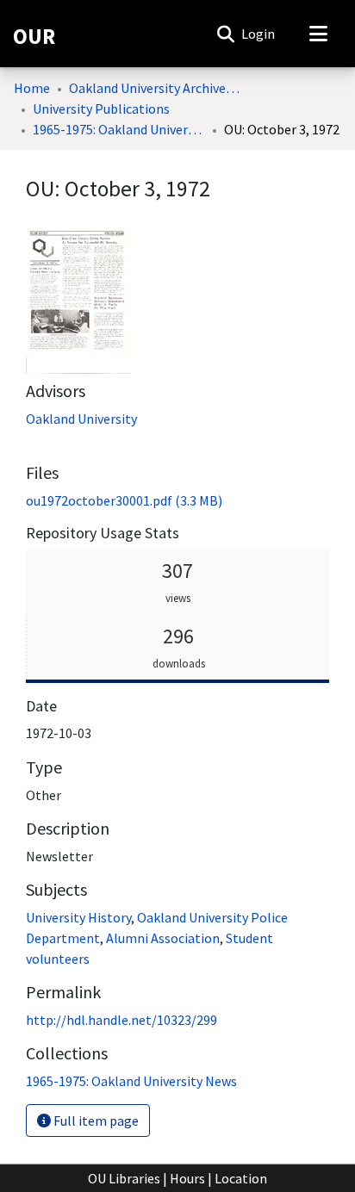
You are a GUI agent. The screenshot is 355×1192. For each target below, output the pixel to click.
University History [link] (78, 917)
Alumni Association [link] (163, 938)
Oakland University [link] (81, 418)
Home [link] (32, 87)
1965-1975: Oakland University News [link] (119, 129)
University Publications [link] (101, 108)
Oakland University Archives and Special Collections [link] (155, 87)
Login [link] (259, 33)
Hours (187, 1178)
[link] (124, 500)
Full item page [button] (95, 1120)
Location (241, 1178)
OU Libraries (124, 1178)
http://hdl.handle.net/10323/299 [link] (121, 1019)
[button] (225, 33)
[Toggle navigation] (318, 33)
